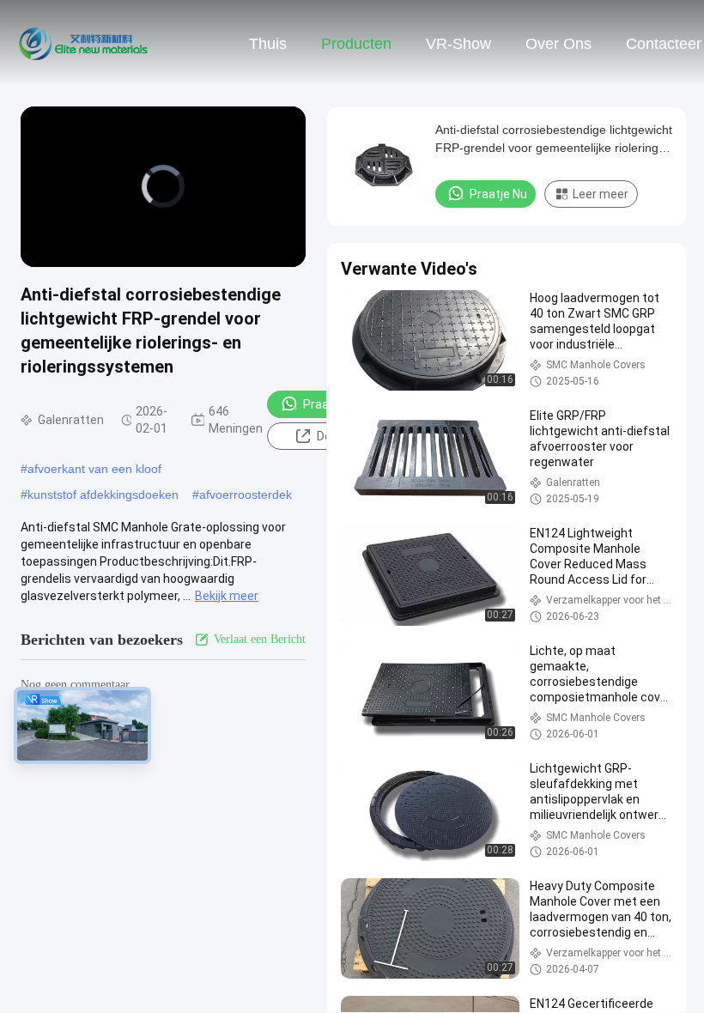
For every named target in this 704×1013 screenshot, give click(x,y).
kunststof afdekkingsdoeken (103, 494)
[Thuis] (83, 43)
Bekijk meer (226, 596)
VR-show (458, 43)
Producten (356, 43)
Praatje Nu (332, 404)
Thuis (268, 43)
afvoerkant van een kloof (94, 469)
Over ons (558, 43)
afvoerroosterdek (245, 494)
